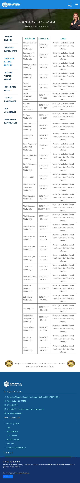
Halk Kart (9, 444)
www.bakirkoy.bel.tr (14, 413)
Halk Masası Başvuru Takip (10, 121)
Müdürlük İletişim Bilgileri (9, 61)
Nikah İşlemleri (12, 440)
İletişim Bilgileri (8, 38)
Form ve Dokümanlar (10, 99)
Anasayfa (28, 26)
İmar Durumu (11, 432)
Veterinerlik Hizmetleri (15, 448)
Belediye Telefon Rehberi (8, 76)
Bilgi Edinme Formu (10, 88)
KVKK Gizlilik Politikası (21, 473)
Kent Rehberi (11, 436)
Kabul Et (8, 476)
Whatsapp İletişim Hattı (10, 49)
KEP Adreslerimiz (10, 110)
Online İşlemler (12, 423)
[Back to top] (74, 477)
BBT (7, 427)
